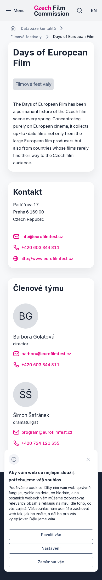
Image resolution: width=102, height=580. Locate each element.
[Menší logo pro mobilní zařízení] (51, 14)
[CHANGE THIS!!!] (13, 28)
